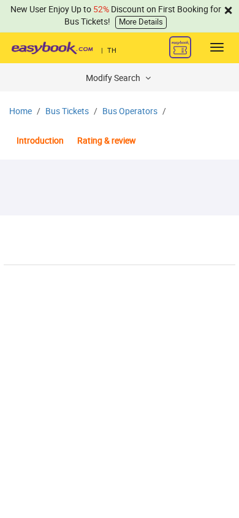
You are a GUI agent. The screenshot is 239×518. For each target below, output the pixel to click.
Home (20, 111)
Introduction (40, 141)
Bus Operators (129, 111)
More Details (141, 21)
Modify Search (114, 78)
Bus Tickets (67, 111)
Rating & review (106, 141)
